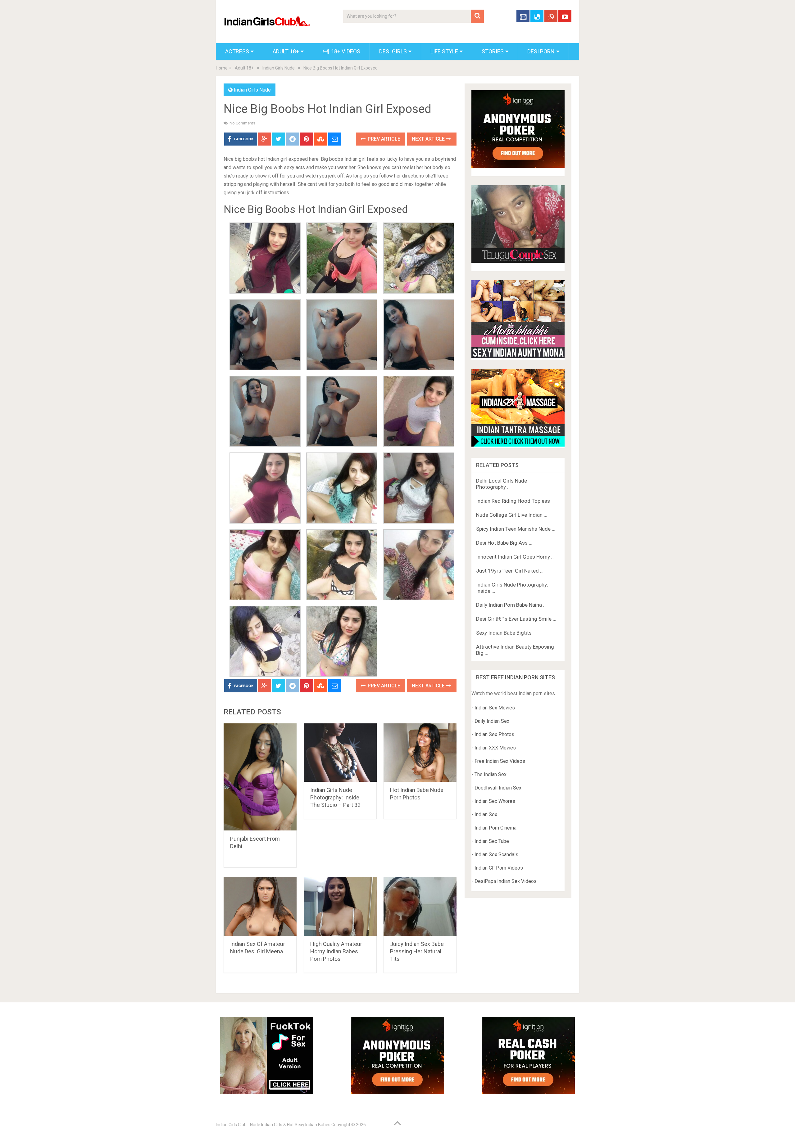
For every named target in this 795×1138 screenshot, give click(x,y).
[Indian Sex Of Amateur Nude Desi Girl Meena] (260, 906)
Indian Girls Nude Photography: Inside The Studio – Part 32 (335, 797)
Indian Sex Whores (495, 801)
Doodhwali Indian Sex (498, 788)
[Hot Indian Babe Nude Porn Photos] (420, 752)
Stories (493, 51)
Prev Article (383, 139)
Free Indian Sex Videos (500, 761)
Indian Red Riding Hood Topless (513, 501)
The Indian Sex (491, 774)
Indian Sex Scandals (496, 854)
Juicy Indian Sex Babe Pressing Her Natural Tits (417, 951)
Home (222, 67)
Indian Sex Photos (494, 734)
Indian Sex (486, 814)
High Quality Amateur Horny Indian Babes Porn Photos (336, 951)
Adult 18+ (286, 51)
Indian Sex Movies (495, 708)
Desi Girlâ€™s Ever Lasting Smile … (516, 619)
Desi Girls (393, 51)
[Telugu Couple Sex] (518, 261)
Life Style (444, 51)
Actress (237, 51)
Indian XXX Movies (495, 748)
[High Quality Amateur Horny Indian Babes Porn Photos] (340, 906)
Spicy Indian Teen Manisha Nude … (515, 529)
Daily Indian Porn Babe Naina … (511, 605)
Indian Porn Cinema (495, 828)
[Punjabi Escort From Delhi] (260, 776)
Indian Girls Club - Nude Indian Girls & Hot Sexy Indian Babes (273, 1124)
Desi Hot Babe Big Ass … (504, 543)
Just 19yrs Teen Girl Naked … (509, 571)
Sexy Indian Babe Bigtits (504, 633)
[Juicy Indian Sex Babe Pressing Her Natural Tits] (420, 906)
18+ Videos (345, 51)
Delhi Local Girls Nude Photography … (501, 484)
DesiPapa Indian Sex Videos (506, 881)
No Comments (242, 123)
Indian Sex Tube (492, 841)
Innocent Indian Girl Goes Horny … (515, 557)
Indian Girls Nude (278, 67)
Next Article (429, 139)
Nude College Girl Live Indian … (511, 515)
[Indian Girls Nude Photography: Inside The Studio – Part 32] (340, 752)
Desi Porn (541, 51)
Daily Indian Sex (492, 721)
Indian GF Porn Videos (499, 868)
